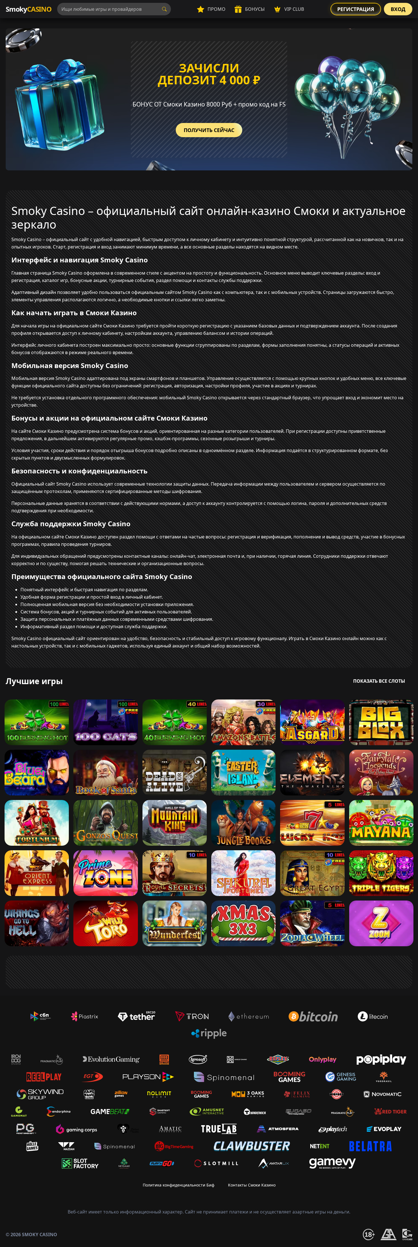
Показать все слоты (379, 681)
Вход (398, 9)
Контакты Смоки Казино (252, 1185)
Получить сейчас (209, 130)
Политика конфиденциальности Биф (178, 1185)
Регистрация (355, 9)
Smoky (28, 9)
